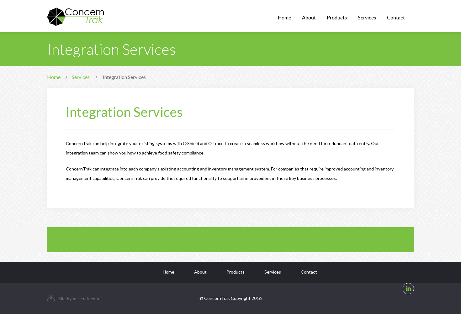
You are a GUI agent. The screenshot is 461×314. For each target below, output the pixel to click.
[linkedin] (408, 288)
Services (367, 17)
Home (284, 17)
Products (337, 17)
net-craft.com (86, 298)
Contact (396, 17)
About (309, 17)
